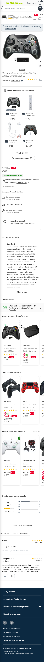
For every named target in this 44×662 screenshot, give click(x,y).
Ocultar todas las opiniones (22, 525)
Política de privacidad (11, 636)
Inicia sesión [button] (31, 3)
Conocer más (21, 182)
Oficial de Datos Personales (13, 640)
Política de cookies (10, 633)
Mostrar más (22, 292)
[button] (22, 9)
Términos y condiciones (12, 629)
